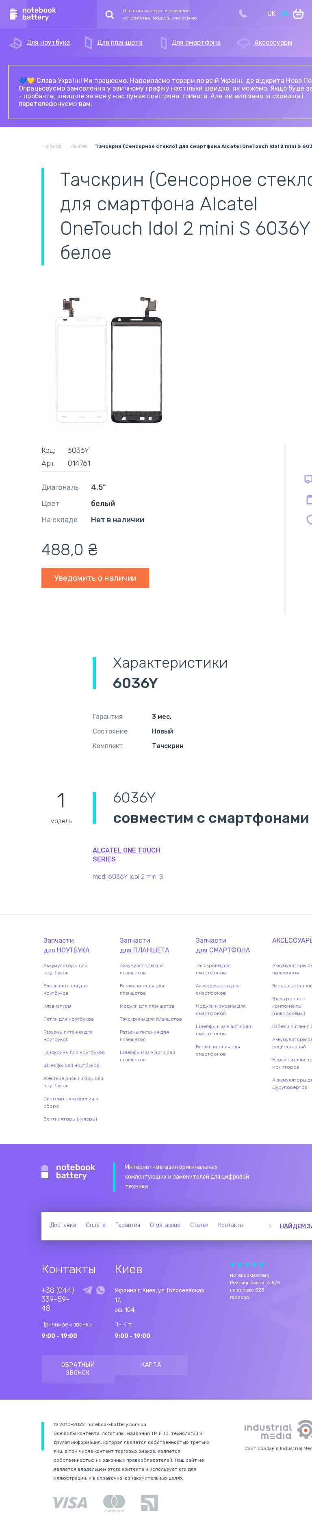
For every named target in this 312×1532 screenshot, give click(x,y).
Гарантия (127, 1225)
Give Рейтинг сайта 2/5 (239, 1264)
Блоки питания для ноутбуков (65, 989)
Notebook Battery (68, 1172)
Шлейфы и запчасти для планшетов (147, 1055)
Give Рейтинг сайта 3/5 (247, 1264)
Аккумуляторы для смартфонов (218, 989)
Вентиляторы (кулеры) (70, 1119)
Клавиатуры (57, 1006)
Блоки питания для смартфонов (218, 1050)
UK (271, 13)
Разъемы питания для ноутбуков (68, 1035)
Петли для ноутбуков (68, 1019)
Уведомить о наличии (95, 578)
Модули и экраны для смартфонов (221, 1009)
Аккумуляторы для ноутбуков (65, 969)
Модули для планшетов (147, 1006)
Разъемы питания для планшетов (144, 1035)
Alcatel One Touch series (126, 854)
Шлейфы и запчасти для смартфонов (223, 1029)
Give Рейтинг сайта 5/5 (261, 1264)
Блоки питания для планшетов (142, 989)
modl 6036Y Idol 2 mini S (128, 877)
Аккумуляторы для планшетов (142, 969)
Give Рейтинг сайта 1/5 (232, 1264)
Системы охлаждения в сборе (70, 1102)
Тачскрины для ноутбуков (74, 1052)
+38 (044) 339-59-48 (57, 1299)
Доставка (63, 1225)
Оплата (96, 1225)
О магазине (165, 1225)
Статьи (199, 1225)
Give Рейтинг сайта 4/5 (254, 1264)
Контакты (230, 1225)
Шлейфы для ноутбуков (71, 1065)
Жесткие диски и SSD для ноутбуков (73, 1081)
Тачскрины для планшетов (151, 1019)
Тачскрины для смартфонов (213, 969)
